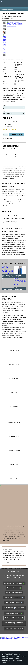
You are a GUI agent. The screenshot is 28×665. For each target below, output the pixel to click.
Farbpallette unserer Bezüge (13, 628)
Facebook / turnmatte (13, 588)
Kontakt (4, 662)
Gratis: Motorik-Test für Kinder (13, 618)
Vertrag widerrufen (7, 653)
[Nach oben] (14, 646)
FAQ (10, 660)
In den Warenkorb (16, 135)
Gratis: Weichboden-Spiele (13, 613)
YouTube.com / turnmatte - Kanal (13, 583)
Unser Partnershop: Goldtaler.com (14, 622)
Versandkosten (15, 656)
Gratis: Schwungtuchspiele (13, 602)
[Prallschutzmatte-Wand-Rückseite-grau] (4, 26)
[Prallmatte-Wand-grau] (4, 22)
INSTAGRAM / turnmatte (13, 592)
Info (14, 660)
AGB (3, 654)
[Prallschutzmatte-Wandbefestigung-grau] (4, 32)
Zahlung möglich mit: (7, 658)
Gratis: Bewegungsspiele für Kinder (14, 607)
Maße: (4, 111)
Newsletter (19, 660)
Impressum (9, 654)
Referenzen (5, 660)
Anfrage (4, 254)
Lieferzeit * (23, 656)
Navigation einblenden (7, 9)
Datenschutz (16, 654)
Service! (11, 178)
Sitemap (17, 658)
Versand (15, 121)
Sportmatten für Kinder (7, 18)
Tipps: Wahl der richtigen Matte (13, 597)
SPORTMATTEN (17, 16)
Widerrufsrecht (6, 656)
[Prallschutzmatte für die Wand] (4, 43)
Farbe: (4, 105)
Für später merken (7, 138)
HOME (10, 16)
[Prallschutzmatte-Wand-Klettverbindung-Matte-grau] (4, 29)
